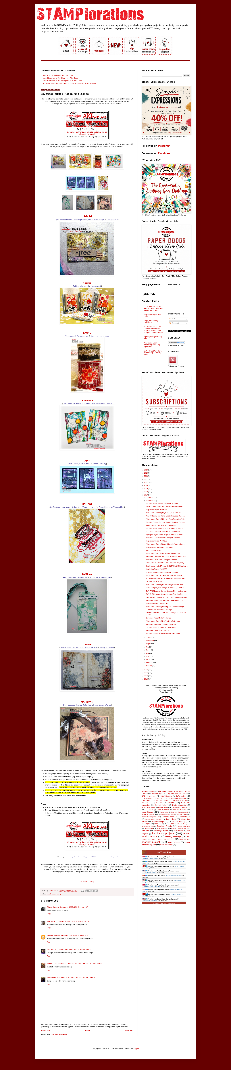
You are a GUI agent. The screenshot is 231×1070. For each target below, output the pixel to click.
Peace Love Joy (99, 464)
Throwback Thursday (164, 826)
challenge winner (161, 830)
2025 (146, 473)
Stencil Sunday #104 (153, 550)
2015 (146, 673)
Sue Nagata (146, 824)
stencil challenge (166, 845)
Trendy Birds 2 (112, 220)
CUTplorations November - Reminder (159, 547)
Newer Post (45, 1030)
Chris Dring (146, 801)
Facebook (164, 153)
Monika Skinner (148, 814)
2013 (146, 679)
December (150, 498)
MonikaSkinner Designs (167, 814)
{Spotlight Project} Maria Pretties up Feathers (162, 503)
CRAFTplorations (166, 796)
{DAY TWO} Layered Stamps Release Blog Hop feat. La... (166, 591)
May (147, 653)
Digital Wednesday (179, 805)
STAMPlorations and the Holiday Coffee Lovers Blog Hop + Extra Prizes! (153, 309)
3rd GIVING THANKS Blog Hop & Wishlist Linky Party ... (166, 563)
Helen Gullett (163, 807)
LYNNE (87, 333)
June (148, 650)
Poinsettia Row (82, 336)
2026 (146, 470)
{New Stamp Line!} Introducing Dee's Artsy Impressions (152, 345)
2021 (146, 482)
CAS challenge (148, 796)
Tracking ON (171, 903)
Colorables (159, 803)
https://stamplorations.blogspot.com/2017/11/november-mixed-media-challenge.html (94, 857)
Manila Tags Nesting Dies (100, 577)
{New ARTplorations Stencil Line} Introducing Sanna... (165, 516)
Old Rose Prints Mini (64, 220)
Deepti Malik (160, 805)
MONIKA (87, 574)
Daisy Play (67, 403)
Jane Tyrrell (186, 807)
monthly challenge (173, 837)
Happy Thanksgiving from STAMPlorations (161, 525)
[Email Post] (82, 891)
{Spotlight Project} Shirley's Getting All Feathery (163, 634)
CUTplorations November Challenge (159, 610)
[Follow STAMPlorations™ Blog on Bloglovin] (176, 343)
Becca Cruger (157, 793)
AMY (87, 460)
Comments (175, 323)
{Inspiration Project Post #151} (157, 603)
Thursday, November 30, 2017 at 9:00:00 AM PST (78, 978)
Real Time (163, 903)
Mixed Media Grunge (96, 220)
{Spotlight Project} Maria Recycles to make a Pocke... (165, 535)
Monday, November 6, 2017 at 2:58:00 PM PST (71, 935)
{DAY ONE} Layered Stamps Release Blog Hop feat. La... (166, 594)
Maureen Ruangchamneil (179, 812)
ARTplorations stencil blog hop (170, 791)
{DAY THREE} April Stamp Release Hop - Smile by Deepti (153, 353)
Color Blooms (146, 803)
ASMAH (87, 644)
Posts (173, 319)
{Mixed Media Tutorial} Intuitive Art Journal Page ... (164, 553)
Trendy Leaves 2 (89, 507)
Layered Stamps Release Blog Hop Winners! (162, 572)
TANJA (87, 216)
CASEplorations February (151, 886)
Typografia (149, 828)
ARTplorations (148, 791)
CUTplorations (181, 796)
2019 (146, 489)
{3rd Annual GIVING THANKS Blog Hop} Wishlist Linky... (166, 578)
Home (87, 1030)
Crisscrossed (70, 336)
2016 (146, 670)
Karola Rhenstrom (163, 809)
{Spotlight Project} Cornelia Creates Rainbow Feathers (165, 522)
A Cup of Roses (91, 647)
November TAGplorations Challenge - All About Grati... (165, 600)
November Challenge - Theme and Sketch (161, 624)
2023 (146, 476)
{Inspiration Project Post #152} (157, 569)
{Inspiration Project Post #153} (157, 541)
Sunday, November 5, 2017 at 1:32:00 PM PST (73, 921)
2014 (146, 676)
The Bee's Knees (173, 824)
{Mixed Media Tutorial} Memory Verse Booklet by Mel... (165, 519)
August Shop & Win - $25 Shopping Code (58, 75)
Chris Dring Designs (161, 800)
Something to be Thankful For (111, 507)
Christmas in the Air (179, 801)
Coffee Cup (55, 507)
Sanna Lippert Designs (153, 819)
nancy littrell (51, 949)
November (150, 501)
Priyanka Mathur (53, 978)
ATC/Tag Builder (80, 220)
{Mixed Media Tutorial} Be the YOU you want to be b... (165, 585)
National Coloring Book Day (151, 817)
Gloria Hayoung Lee (148, 807)
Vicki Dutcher (162, 828)
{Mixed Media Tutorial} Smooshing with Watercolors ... (165, 544)
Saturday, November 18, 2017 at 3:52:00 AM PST (85, 964)
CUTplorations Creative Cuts (152, 798)
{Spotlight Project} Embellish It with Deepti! (161, 627)
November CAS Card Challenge (157, 630)
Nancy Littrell (182, 814)
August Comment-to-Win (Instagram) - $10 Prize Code (62, 81)
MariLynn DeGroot (179, 810)
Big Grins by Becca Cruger (177, 794)
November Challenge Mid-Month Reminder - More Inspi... (166, 557)
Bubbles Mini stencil (81, 286)
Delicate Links (77, 647)
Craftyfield (171, 803)
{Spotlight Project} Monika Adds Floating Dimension (164, 528)
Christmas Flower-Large (100, 336)
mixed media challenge (54, 894)
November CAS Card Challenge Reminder (161, 560)
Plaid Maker (73, 464)
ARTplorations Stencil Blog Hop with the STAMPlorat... (165, 507)
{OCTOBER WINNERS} (154, 582)
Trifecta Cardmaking (183, 826)
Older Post (129, 1030)
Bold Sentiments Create (102, 403)
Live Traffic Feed (164, 852)
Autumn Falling (69, 577)
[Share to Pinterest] (97, 891)
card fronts (145, 831)
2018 (146, 492)
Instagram (164, 145)
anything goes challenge (179, 828)
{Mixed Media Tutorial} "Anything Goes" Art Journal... (164, 575)
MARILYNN (87, 702)
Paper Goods (168, 817)
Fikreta (49, 907)
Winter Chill (82, 577)
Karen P (50, 935)
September (150, 641)
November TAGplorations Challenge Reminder (163, 538)
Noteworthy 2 (96, 286)
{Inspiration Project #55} (150, 900)
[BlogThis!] (89, 891)
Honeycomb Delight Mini (71, 507)
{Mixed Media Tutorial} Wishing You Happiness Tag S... (165, 607)
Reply (49, 914)
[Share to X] (92, 891)
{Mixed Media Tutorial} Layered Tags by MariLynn (164, 513)
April (148, 656)
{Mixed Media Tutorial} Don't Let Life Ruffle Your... (163, 621)
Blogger (136, 1049)
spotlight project (151, 842)
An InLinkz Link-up (87, 882)
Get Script (156, 903)
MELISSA (87, 504)
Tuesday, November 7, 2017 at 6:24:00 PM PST (74, 949)
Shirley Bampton (159, 821)
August (148, 644)
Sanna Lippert (185, 817)
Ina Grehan (175, 807)
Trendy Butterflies (106, 647)
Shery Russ (170, 819)
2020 (146, 485)
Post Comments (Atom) (59, 1034)
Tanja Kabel (158, 824)
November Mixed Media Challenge (158, 618)
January (149, 666)
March (148, 659)
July (147, 647)
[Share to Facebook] (94, 891)
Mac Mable (51, 921)
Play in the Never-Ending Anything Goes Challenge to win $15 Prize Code (69, 83)
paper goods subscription (163, 839)
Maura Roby (164, 812)
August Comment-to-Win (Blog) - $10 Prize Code (60, 78)
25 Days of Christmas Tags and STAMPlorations (163, 532)
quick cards (184, 839)
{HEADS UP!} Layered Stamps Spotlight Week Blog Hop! (166, 597)
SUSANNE (87, 400)
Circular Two (65, 647)
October (149, 638)
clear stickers (178, 830)
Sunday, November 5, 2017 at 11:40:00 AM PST (70, 907)
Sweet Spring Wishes (102, 705)
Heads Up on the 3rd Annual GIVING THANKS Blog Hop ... (167, 566)
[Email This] (86, 891)
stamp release (174, 842)
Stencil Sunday (178, 821)
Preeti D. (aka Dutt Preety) (57, 964)
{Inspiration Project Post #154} (157, 510)
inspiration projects (163, 833)
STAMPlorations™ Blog (150, 858)
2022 (146, 479)
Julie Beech (149, 809)
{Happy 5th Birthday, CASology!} (151, 322)
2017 (146, 495)
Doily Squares (69, 705)
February (149, 663)
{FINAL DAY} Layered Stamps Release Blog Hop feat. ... (166, 588)
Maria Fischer (147, 812)
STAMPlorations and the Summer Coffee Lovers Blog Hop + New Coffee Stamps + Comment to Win (153, 330)
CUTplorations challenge (177, 798)
